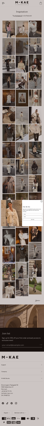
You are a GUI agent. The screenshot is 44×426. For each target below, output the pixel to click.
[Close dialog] (41, 201)
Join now (32, 219)
